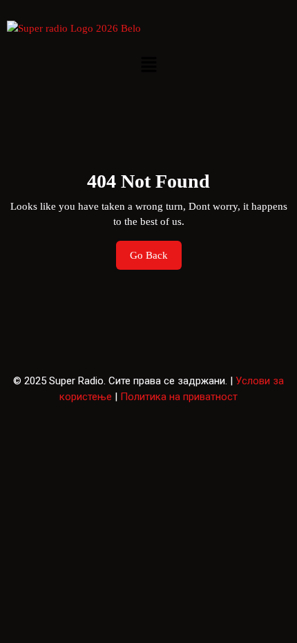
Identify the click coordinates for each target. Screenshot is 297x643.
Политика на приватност (179, 396)
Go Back (156, 251)
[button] (148, 64)
